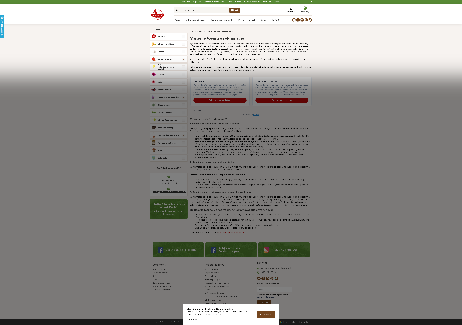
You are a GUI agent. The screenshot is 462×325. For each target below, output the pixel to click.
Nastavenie (192, 319)
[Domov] (197, 31)
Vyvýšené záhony (165, 128)
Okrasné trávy (164, 105)
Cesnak (161, 52)
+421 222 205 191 (168, 180)
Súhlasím (267, 314)
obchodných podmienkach (231, 232)
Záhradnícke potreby (167, 120)
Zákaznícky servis (212, 276)
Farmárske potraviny (167, 143)
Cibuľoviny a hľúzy (160, 273)
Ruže (160, 82)
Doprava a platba (212, 273)
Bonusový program (213, 279)
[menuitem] (177, 20)
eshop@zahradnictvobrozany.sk (169, 192)
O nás (207, 290)
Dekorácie (162, 158)
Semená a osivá (165, 112)
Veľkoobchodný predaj (214, 293)
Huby (160, 150)
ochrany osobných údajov (266, 297)
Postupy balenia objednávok (217, 283)
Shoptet (285, 322)
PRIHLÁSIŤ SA (264, 303)
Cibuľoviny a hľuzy (166, 44)
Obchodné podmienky (214, 300)
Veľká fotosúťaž (211, 269)
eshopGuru (305, 322)
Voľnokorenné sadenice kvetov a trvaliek (166, 67)
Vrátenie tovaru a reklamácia (217, 286)
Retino (256, 114)
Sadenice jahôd (165, 59)
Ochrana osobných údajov (216, 303)
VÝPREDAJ (162, 36)
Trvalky (161, 74)
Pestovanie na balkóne (168, 135)
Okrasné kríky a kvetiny (168, 97)
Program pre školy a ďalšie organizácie (221, 296)
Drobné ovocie (164, 90)
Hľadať (234, 10)
